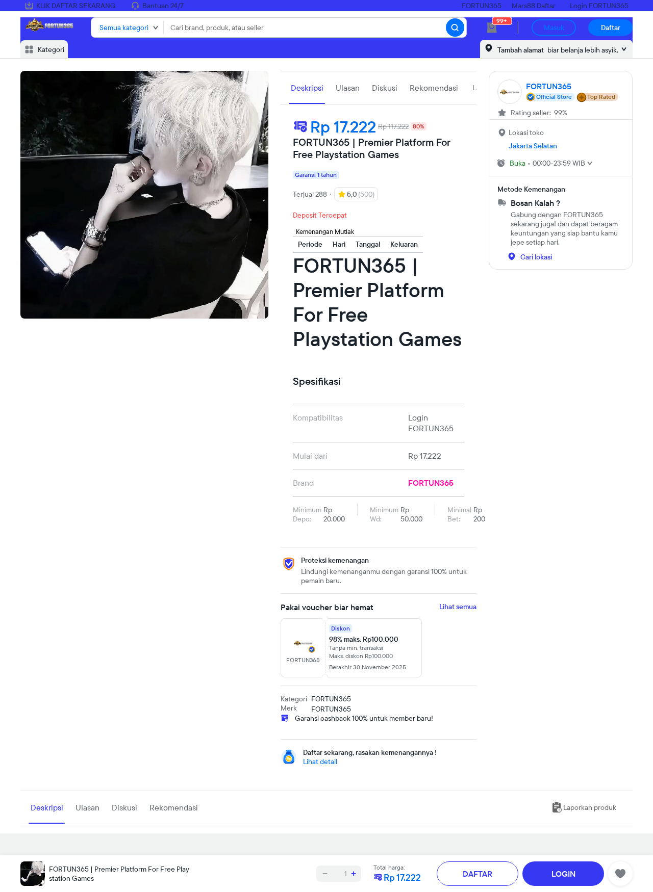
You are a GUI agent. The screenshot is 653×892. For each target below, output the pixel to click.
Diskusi (384, 88)
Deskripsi (307, 88)
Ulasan (348, 88)
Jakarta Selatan (533, 145)
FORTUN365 (481, 5)
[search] (455, 27)
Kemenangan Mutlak (325, 231)
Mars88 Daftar (534, 5)
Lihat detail (320, 761)
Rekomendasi (434, 88)
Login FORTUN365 (599, 5)
